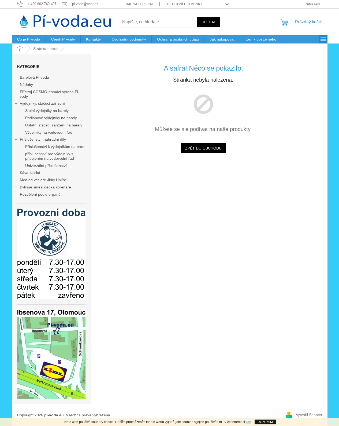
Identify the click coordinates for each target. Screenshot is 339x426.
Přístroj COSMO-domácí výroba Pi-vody (49, 94)
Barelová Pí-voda (34, 77)
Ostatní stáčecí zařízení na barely (53, 125)
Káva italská (30, 172)
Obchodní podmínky (184, 4)
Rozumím (265, 422)
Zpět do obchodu (203, 148)
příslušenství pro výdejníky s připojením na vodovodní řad (49, 156)
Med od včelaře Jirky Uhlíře (43, 180)
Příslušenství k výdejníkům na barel (55, 146)
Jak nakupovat (139, 4)
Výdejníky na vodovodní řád (48, 132)
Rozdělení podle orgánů (40, 194)
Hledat (209, 22)
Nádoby (26, 84)
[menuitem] (29, 39)
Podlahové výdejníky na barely (51, 118)
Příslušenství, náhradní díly (43, 139)
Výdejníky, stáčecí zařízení (42, 103)
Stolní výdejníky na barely (47, 110)
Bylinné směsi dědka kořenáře (45, 187)
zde (248, 422)
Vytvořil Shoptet (309, 415)
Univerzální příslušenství (46, 165)
